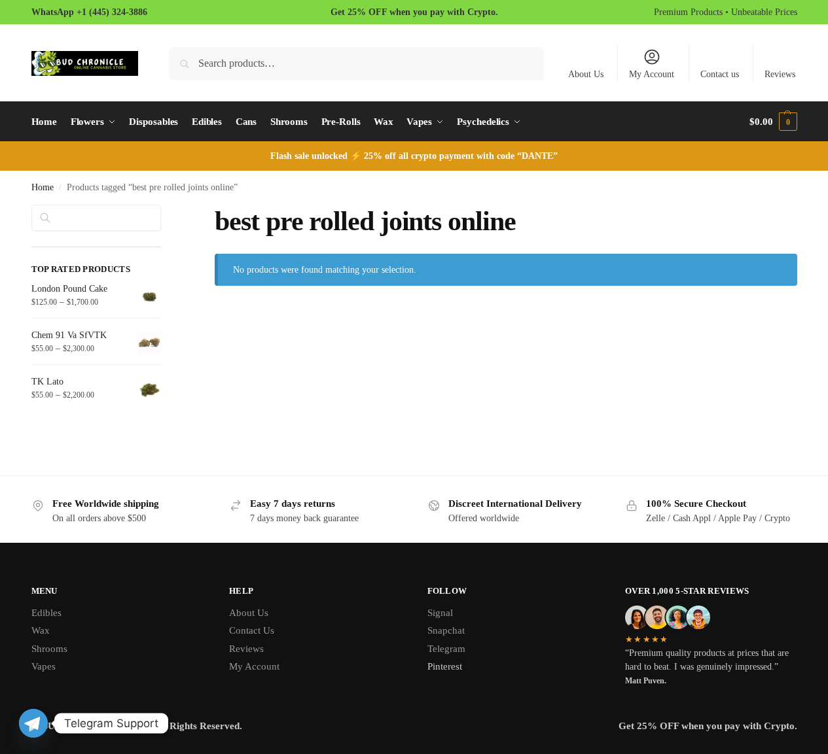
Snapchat (446, 630)
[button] (773, 121)
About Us (585, 74)
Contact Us (251, 630)
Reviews (780, 74)
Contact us (719, 74)
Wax (40, 630)
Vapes (43, 666)
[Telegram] (33, 723)
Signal (440, 613)
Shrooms (49, 648)
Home (42, 187)
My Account (651, 74)
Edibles (46, 613)
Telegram (446, 648)
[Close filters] (165, 212)
